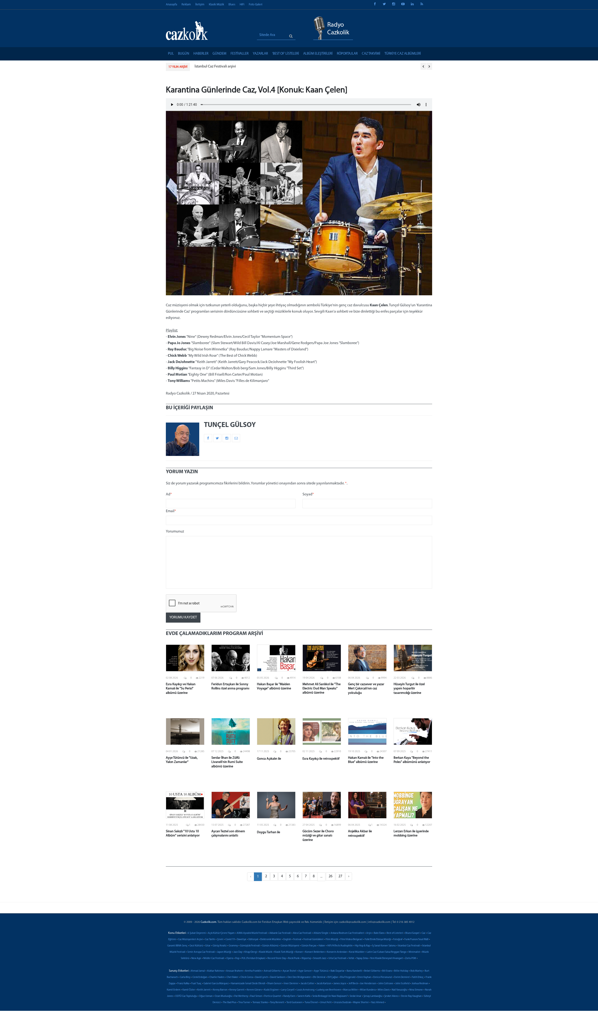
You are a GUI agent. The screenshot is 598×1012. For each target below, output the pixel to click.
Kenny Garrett (237, 990)
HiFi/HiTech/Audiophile (340, 946)
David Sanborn (277, 977)
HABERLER (200, 54)
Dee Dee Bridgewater (299, 977)
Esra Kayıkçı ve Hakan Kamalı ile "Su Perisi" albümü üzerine (181, 689)
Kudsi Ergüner (271, 990)
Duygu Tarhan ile (268, 832)
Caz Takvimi (371, 54)
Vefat (351, 958)
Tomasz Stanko (260, 1002)
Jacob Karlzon (324, 983)
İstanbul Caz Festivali (409, 946)
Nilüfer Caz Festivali (213, 958)
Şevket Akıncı (391, 996)
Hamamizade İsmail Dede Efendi (248, 983)
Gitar (207, 946)
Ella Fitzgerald (347, 977)
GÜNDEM (219, 54)
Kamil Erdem (173, 990)
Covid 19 (230, 939)
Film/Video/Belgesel (351, 939)
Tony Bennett (277, 1002)
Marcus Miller (350, 990)
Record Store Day (276, 958)
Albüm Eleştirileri (318, 54)
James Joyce (339, 983)
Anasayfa (171, 4)
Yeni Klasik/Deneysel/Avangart (386, 958)
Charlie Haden (216, 977)
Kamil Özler (188, 990)
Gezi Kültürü (196, 946)
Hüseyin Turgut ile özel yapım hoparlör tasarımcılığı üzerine (409, 689)
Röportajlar (347, 54)
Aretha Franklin (253, 971)
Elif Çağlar (332, 977)
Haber (322, 946)
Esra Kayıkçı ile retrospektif (321, 759)
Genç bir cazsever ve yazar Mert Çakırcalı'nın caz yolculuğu (366, 689)
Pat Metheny (241, 996)
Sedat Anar (355, 996)
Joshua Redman (420, 983)
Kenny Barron (220, 990)
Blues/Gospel (412, 933)
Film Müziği (332, 939)
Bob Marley (416, 971)
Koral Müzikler (357, 952)
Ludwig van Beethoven (329, 990)
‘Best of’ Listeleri (285, 54)
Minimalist (414, 952)
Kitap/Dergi (250, 952)
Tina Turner (244, 1002)
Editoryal (253, 939)
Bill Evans (387, 971)
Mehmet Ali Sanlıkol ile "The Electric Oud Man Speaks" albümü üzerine (322, 689)
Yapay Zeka (362, 958)
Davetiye (241, 939)
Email (171, 511)
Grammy (233, 946)
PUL (171, 54)
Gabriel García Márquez (216, 983)
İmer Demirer (291, 983)
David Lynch (261, 977)
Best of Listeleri (395, 933)
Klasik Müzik (216, 4)
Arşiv (369, 933)
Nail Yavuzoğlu (399, 990)
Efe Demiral (319, 977)
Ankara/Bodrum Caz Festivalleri (347, 933)
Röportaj (306, 958)
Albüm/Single (320, 933)
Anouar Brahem (234, 971)
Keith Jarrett (204, 990)
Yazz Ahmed (377, 1002)
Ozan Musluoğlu (223, 996)
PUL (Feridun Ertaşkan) (253, 958)
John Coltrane (385, 983)
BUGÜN (183, 54)
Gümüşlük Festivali (250, 946)
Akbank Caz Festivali (280, 933)
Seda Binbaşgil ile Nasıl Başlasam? (330, 996)
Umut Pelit (326, 1002)
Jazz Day (237, 952)
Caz (423, 933)
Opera (229, 958)
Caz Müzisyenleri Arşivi (190, 939)
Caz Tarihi (210, 939)
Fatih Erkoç (418, 977)
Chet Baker (232, 977)
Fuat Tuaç (196, 983)
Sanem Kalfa (303, 996)
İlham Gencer (274, 983)
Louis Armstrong (305, 990)
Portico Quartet (272, 996)
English (287, 939)
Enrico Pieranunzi (382, 977)
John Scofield (402, 983)
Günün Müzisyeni (290, 946)
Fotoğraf (397, 939)
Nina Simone (416, 990)
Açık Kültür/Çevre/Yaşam (221, 933)
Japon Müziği (224, 952)
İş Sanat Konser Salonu (384, 946)
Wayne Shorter (361, 1002)
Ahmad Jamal (198, 971)
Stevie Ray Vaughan (411, 996)
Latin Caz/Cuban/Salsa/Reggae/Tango (386, 952)
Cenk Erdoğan (199, 977)
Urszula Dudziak (342, 1002)
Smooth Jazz (319, 958)
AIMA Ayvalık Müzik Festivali (252, 933)
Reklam (186, 4)
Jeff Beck (353, 983)
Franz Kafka (183, 983)
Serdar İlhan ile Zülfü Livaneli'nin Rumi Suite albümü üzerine (227, 762)
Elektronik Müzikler (270, 939)
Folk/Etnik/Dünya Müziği (378, 939)
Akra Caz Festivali (302, 933)
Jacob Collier (307, 983)
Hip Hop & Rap (362, 946)
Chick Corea (246, 977)
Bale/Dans (379, 933)
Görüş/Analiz (220, 946)
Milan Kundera (368, 990)
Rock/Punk (293, 958)
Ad (169, 494)
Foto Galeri (255, 4)
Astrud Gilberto (272, 971)
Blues (231, 4)
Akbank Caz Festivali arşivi (215, 66)
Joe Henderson (368, 983)
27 (340, 876)
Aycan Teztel (289, 971)
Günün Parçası (309, 946)
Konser (299, 952)
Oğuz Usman (206, 996)
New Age (196, 958)
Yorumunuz (175, 531)
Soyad (308, 494)
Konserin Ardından (337, 952)
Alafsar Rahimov (215, 971)
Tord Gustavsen (294, 1002)
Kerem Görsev (254, 990)
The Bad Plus (229, 1002)
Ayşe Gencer (305, 971)
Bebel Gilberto (372, 971)
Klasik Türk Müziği (283, 952)
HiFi (242, 4)
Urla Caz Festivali (337, 958)
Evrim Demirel (402, 977)
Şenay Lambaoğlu (372, 996)
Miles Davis (384, 990)
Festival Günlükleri (313, 939)
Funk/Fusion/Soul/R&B (416, 939)
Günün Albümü (270, 946)
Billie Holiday (401, 971)
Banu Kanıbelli (354, 971)
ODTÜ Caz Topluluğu (186, 996)
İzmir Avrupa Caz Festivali (201, 952)
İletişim (199, 4)
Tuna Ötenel (311, 1002)
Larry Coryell (288, 990)
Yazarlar (260, 54)
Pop (237, 958)
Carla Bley (185, 977)
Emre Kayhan (364, 977)
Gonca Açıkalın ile (269, 759)
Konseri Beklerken (315, 952)
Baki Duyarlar (338, 971)
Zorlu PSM (410, 958)
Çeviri (220, 939)
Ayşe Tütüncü (321, 971)
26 (330, 876)
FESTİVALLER (240, 54)
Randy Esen (289, 996)
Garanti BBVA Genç (177, 946)
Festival (297, 939)
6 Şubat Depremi (197, 933)
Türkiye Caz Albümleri (402, 54)
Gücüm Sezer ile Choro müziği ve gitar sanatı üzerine (318, 836)
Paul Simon (256, 996)
